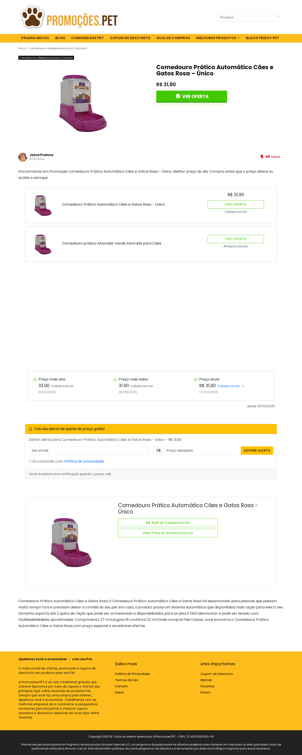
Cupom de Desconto (130, 37)
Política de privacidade (84, 461)
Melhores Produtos (216, 37)
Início (22, 48)
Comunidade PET (87, 37)
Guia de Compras (173, 37)
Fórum (205, 692)
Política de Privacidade (132, 674)
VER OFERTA (195, 96)
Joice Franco (41, 154)
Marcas (206, 680)
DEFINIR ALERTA (257, 450)
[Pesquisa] (278, 17)
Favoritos (207, 686)
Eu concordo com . (68, 461)
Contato (121, 686)
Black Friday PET (262, 37)
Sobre (119, 692)
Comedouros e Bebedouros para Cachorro (58, 48)
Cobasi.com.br (229, 386)
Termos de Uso (126, 680)
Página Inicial (35, 37)
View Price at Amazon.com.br (167, 532)
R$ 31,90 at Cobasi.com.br (168, 522)
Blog (60, 37)
